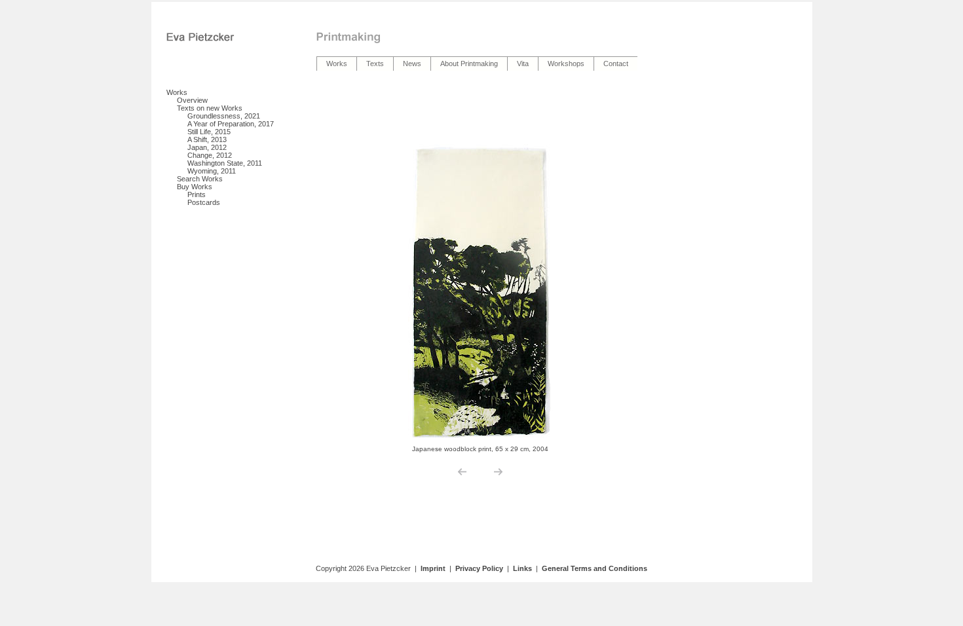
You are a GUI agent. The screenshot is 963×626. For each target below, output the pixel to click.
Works (176, 92)
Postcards (203, 202)
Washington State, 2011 (224, 163)
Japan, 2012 (207, 147)
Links (522, 568)
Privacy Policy (479, 568)
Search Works (200, 179)
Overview (192, 100)
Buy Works (194, 187)
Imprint (433, 568)
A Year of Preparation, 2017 (230, 124)
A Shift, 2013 (207, 139)
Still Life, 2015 (209, 132)
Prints (196, 194)
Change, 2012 (209, 155)
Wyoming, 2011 (211, 171)
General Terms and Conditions (594, 568)
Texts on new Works (209, 108)
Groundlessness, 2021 (223, 116)
